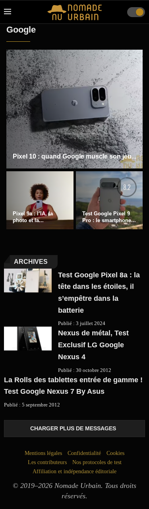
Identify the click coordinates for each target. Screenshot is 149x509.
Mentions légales (43, 453)
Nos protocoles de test (97, 462)
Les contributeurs (47, 462)
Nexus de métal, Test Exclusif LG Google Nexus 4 (93, 344)
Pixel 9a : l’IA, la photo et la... (33, 217)
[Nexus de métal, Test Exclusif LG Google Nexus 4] (28, 338)
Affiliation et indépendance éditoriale (74, 471)
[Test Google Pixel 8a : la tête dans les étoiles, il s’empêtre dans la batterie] (28, 280)
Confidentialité (84, 453)
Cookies (115, 453)
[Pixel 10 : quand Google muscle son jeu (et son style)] (74, 109)
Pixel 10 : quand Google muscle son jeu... (74, 156)
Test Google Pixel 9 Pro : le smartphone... (109, 217)
